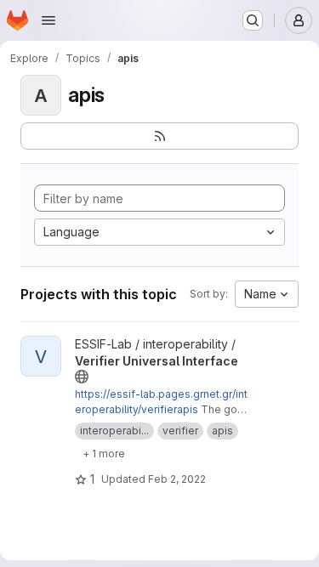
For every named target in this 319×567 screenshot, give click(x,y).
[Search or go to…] (252, 20)
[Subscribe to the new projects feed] (159, 136)
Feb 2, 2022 (177, 479)
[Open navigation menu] (48, 20)
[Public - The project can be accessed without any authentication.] (81, 376)
